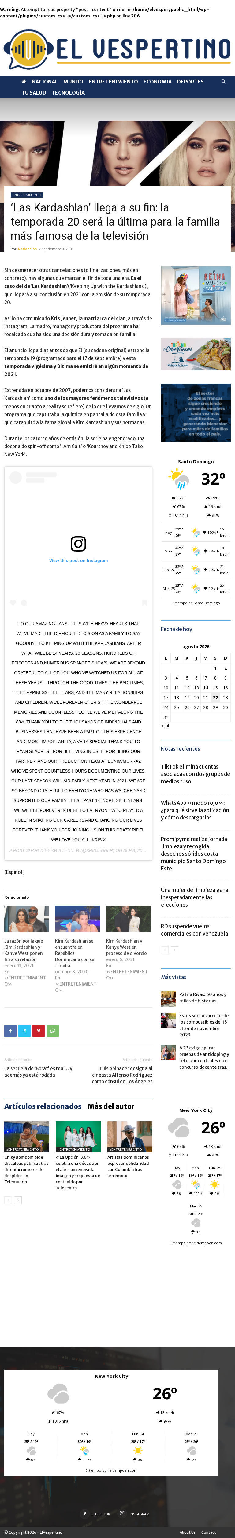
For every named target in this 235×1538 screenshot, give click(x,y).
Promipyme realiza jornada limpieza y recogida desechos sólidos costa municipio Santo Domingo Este (194, 854)
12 (187, 688)
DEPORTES (190, 82)
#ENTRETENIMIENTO (22, 1150)
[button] (223, 82)
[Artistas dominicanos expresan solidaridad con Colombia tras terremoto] (129, 1136)
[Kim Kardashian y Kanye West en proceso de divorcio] (128, 919)
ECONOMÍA (158, 82)
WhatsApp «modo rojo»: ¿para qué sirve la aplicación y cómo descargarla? (195, 810)
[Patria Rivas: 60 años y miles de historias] (168, 999)
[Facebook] (10, 1031)
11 (176, 688)
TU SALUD (34, 93)
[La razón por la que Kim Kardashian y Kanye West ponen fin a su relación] (26, 919)
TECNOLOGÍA (68, 93)
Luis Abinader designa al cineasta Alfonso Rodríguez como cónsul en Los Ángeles (122, 1075)
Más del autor (111, 1106)
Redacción (27, 248)
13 (196, 688)
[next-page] (18, 1200)
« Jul (165, 725)
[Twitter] (24, 1031)
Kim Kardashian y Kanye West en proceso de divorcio (126, 947)
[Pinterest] (38, 1031)
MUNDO (73, 82)
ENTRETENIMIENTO (113, 82)
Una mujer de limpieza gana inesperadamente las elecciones (194, 897)
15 (215, 688)
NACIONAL (45, 82)
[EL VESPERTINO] (117, 47)
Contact (208, 1532)
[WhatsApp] (53, 1031)
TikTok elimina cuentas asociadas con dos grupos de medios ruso (195, 774)
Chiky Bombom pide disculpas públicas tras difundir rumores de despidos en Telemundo (26, 1169)
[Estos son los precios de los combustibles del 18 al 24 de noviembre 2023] (168, 1020)
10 (165, 688)
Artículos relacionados (43, 1106)
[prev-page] (8, 1200)
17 (165, 697)
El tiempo (178, 1243)
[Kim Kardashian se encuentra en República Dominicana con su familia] (77, 919)
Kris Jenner (65, 850)
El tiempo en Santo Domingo (196, 603)
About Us (188, 1532)
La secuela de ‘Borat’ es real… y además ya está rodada (38, 1072)
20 (196, 697)
